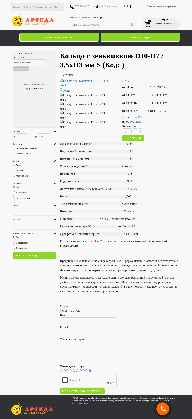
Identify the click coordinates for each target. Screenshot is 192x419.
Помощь (27, 7)
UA (126, 6)
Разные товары (140, 37)
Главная (16, 7)
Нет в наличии (23, 198)
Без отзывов (22, 248)
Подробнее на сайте (34, 84)
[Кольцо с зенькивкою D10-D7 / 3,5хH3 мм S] (88, 97)
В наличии (21, 192)
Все (18, 187)
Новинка (20, 170)
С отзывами (22, 242)
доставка (135, 121)
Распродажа (22, 175)
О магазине (38, 7)
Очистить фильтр (26, 255)
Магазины (58, 7)
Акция (19, 164)
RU (133, 6)
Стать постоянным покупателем (162, 6)
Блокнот (48, 7)
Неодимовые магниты (58, 37)
